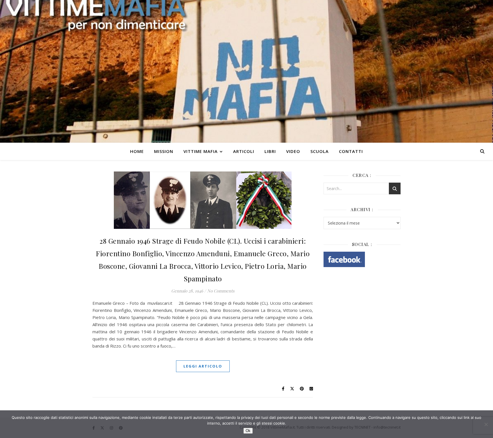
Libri (270, 151)
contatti (351, 151)
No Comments (221, 291)
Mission (163, 151)
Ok (248, 431)
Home (137, 151)
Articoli (243, 151)
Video (293, 151)
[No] (486, 424)
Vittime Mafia (200, 151)
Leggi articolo (202, 366)
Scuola (319, 151)
